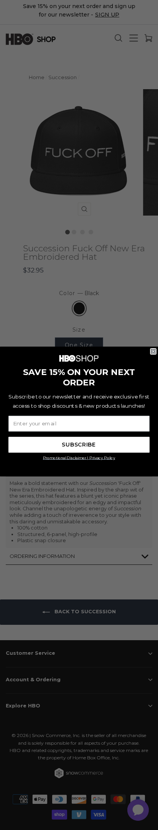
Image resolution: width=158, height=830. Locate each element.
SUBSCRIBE (79, 445)
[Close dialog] (153, 351)
